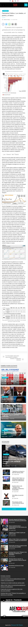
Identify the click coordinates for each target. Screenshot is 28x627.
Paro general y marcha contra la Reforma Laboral (18, 502)
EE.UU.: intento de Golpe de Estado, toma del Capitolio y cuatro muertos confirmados (13, 415)
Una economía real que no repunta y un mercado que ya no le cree (13, 380)
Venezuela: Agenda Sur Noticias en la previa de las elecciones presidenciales (17, 520)
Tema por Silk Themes (17, 625)
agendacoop (4, 383)
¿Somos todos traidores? (9, 399)
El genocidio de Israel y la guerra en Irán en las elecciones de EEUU (18, 546)
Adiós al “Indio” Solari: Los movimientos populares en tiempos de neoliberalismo (18, 479)
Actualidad (5, 10)
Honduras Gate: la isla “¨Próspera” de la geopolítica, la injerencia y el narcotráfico (18, 487)
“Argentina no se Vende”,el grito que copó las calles (18, 472)
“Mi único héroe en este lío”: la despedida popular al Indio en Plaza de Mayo (17, 560)
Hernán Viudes (7, 19)
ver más (14, 508)
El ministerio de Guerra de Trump (16, 565)
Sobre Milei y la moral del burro (17, 496)
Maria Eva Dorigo (5, 418)
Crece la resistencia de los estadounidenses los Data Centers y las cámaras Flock (13, 460)
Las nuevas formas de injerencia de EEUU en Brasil (13, 433)
